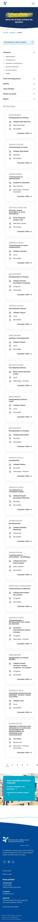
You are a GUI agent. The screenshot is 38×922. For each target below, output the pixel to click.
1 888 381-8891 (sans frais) (12, 887)
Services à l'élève (11, 70)
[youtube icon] (9, 862)
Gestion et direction (12, 67)
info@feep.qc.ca (8, 894)
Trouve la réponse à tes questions (16, 788)
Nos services (7, 871)
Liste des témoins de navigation (11, 919)
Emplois (12, 32)
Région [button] (5, 99)
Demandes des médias (10, 907)
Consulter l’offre (23, 133)
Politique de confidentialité (9, 917)
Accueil (5, 32)
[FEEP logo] (16, 841)
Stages (8, 73)
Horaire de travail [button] (9, 94)
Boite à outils (7, 874)
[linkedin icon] (13, 862)
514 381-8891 (7, 885)
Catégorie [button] (7, 52)
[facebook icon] (5, 862)
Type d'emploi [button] (8, 89)
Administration (10, 56)
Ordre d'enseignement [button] (12, 79)
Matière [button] (6, 84)
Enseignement (10, 60)
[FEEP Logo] (5, 3)
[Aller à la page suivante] (35, 764)
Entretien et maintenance (14, 63)
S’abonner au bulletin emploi (18, 792)
